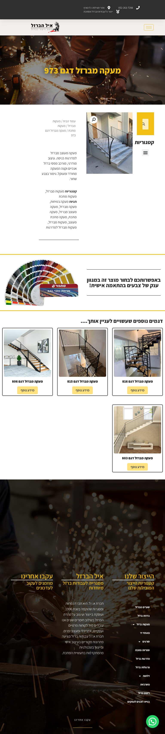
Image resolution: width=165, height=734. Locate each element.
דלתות (146, 676)
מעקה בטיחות (59, 201)
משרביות (145, 684)
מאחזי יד (145, 633)
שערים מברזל (142, 607)
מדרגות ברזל (143, 659)
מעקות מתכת (68, 196)
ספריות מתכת (142, 650)
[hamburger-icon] (149, 27)
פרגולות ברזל (143, 667)
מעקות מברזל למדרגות (61, 227)
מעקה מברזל (68, 206)
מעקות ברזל (143, 624)
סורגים (146, 641)
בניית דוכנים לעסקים (138, 701)
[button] (145, 152)
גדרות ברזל (144, 616)
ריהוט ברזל (144, 693)
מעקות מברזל (55, 191)
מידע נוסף (137, 390)
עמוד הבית (69, 121)
